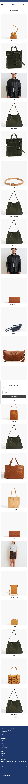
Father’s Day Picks (14, 362)
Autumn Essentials (14, 128)
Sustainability (4, 747)
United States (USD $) (5, 775)
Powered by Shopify (10, 778)
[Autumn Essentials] (14, 114)
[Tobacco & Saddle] (14, 700)
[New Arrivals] (14, 495)
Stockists (3, 753)
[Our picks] (14, 524)
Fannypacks (14, 333)
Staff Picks (14, 655)
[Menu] (2, 4)
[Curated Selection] (14, 290)
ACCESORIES (14, 40)
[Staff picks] (14, 612)
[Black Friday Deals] (14, 202)
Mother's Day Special (14, 480)
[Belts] (14, 173)
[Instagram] (14, 400)
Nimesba (5, 778)
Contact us (3, 745)
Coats (14, 275)
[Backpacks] (14, 144)
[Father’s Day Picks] (14, 349)
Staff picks (14, 626)
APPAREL (14, 99)
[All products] (14, 56)
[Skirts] (14, 554)
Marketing (14, 450)
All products (14, 70)
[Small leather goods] (14, 583)
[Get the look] (14, 378)
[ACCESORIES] (14, 26)
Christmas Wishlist (14, 245)
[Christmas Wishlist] (14, 231)
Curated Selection (14, 304)
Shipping (3, 743)
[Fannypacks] (14, 319)
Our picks (14, 538)
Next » (15, 717)
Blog (2, 755)
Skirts (14, 567)
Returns (3, 741)
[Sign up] (26, 766)
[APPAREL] (14, 85)
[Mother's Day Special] (14, 466)
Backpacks (14, 157)
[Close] (26, 382)
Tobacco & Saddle (14, 714)
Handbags (14, 421)
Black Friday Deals (14, 216)
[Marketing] (14, 436)
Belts (14, 187)
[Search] (23, 4)
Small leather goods (14, 597)
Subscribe (14, 396)
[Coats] (14, 261)
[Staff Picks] (14, 641)
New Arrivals (14, 509)
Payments (3, 740)
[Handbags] (14, 407)
